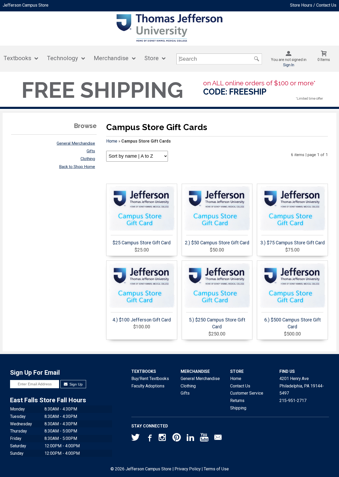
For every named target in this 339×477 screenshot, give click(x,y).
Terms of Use (216, 468)
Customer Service (246, 393)
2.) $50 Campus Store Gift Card (217, 242)
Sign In (288, 65)
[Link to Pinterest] (176, 438)
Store (151, 58)
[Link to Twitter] (135, 438)
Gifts (91, 151)
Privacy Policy (187, 468)
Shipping (238, 407)
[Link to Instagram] (163, 438)
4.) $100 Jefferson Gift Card (142, 320)
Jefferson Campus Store (25, 5)
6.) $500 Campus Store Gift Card (292, 323)
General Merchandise (76, 143)
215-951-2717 (292, 400)
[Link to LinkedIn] (190, 438)
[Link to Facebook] (149, 438)
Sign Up (75, 384)
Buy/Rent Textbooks (150, 378)
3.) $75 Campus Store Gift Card (292, 242)
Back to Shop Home (77, 166)
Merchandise (111, 58)
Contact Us (240, 385)
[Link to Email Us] (218, 438)
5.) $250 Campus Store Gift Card (217, 323)
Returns (237, 400)
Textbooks (17, 58)
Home (111, 141)
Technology (62, 58)
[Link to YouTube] (204, 438)
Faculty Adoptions (147, 385)
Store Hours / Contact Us (313, 5)
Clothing (88, 158)
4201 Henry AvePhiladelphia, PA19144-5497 (301, 386)
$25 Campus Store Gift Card (142, 242)
